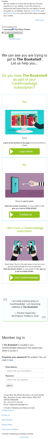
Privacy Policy (12, 13)
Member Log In (15, 39)
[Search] (11, 36)
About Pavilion (7, 420)
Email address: (11, 367)
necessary (7, 29)
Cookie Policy (35, 11)
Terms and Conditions (10, 429)
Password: (9, 376)
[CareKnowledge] (5, 44)
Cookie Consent (8, 410)
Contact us (6, 415)
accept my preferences (13, 32)
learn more (40, 20)
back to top (24, 437)
